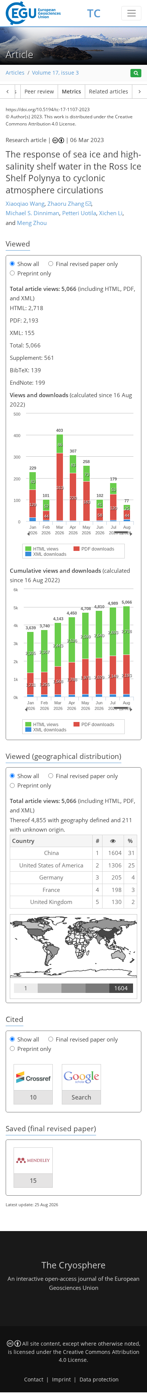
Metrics (71, 91)
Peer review (39, 91)
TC (94, 13)
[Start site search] (135, 73)
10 (33, 1097)
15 (33, 1180)
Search (81, 1097)
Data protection (99, 1379)
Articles (15, 72)
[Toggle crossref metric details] (33, 1076)
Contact (33, 1379)
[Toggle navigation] (131, 13)
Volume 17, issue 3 (55, 72)
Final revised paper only (87, 264)
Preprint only (34, 273)
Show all (28, 264)
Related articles (108, 91)
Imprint (61, 1379)
